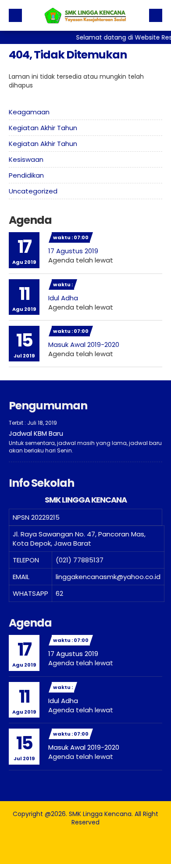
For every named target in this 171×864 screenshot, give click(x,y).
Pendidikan (26, 175)
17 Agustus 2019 (73, 250)
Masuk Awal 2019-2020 (83, 344)
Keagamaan (29, 112)
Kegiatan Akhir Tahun (43, 127)
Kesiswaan (26, 159)
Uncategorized (33, 191)
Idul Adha (63, 298)
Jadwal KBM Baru (36, 433)
